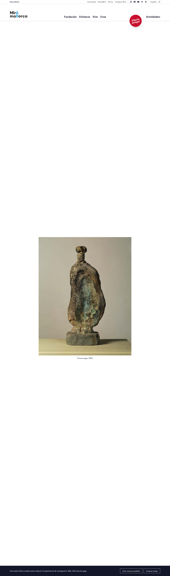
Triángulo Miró (120, 2)
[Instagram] (131, 2)
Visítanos (84, 16)
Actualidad (91, 2)
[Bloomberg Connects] (146, 2)
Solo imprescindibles (131, 571)
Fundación (70, 16)
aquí (85, 571)
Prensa (110, 2)
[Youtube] (138, 2)
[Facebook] (135, 2)
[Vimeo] (142, 2)
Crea (103, 16)
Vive (95, 16)
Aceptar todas (152, 571)
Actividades (153, 16)
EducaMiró (102, 2)
